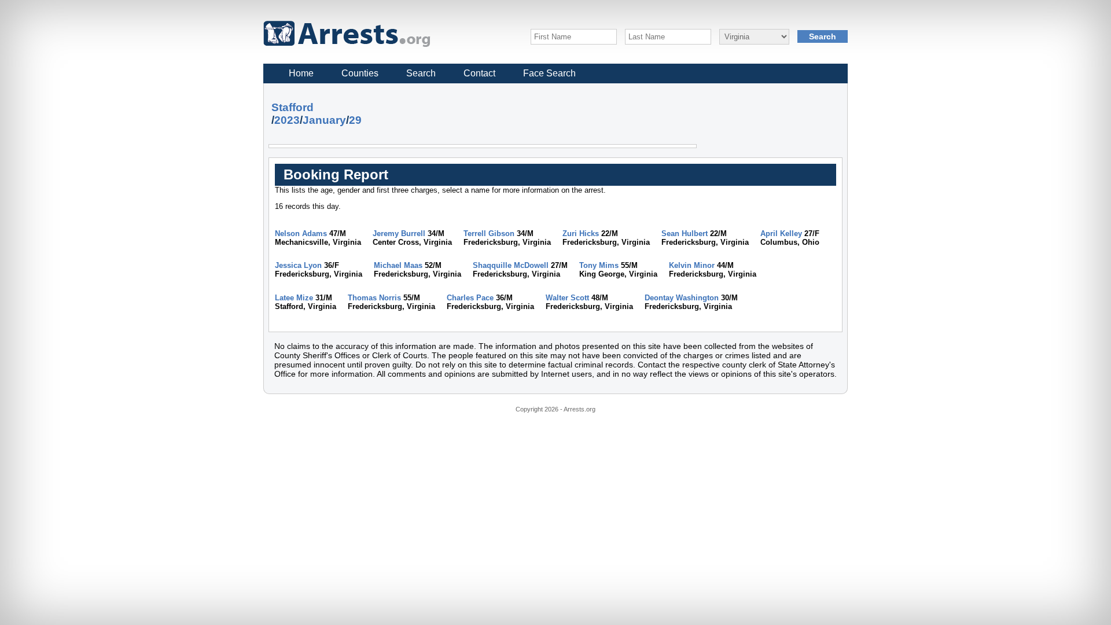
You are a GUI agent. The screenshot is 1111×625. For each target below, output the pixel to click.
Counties (359, 73)
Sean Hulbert (684, 233)
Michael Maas (398, 265)
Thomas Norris (374, 297)
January (324, 120)
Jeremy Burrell (399, 233)
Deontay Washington (682, 297)
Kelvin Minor (692, 265)
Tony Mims (599, 265)
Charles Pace (470, 297)
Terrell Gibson (488, 233)
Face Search (549, 73)
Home (301, 73)
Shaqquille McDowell (511, 265)
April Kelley (781, 233)
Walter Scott (567, 297)
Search (421, 73)
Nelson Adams (301, 233)
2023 (287, 120)
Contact (479, 73)
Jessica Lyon (298, 265)
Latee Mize (294, 297)
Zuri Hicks (580, 233)
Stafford (292, 107)
